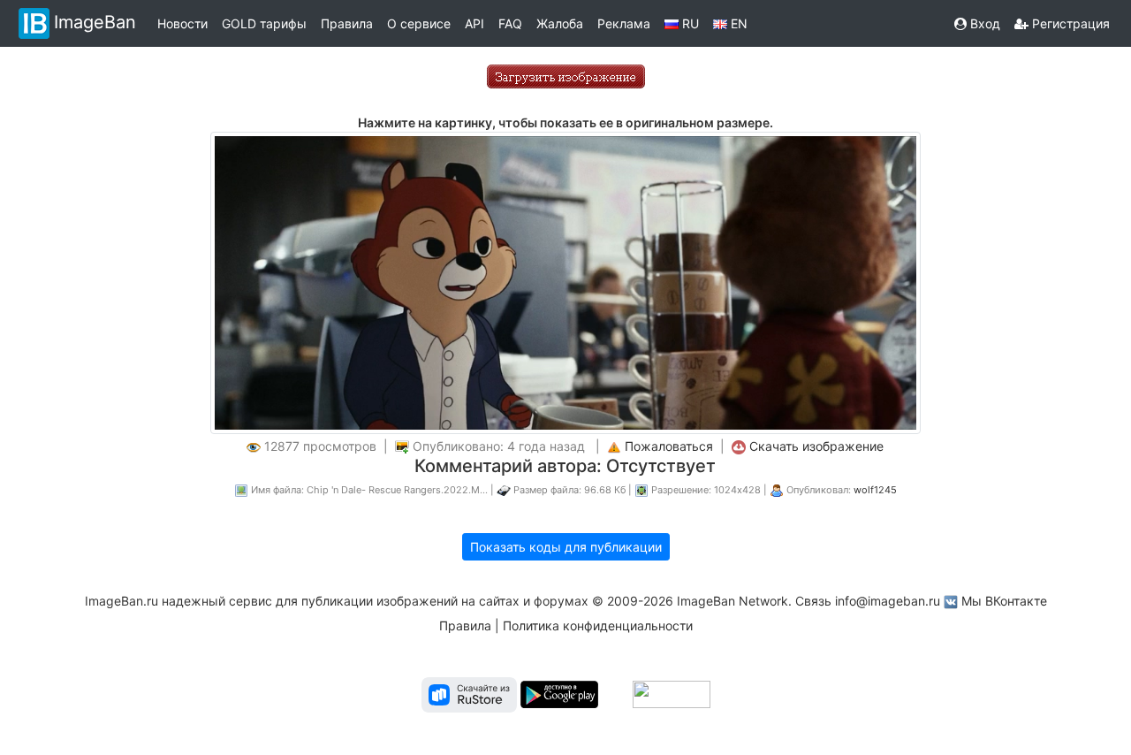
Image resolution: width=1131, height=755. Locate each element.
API (474, 23)
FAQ (510, 23)
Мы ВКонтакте (1004, 600)
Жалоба (559, 23)
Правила (347, 23)
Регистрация (1069, 23)
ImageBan (95, 22)
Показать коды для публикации (566, 546)
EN (737, 23)
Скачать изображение (816, 446)
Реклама (623, 23)
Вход (983, 23)
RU (689, 23)
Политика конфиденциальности (598, 625)
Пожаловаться (669, 446)
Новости (182, 23)
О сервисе (419, 23)
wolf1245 (875, 490)
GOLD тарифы (264, 23)
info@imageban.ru (887, 600)
